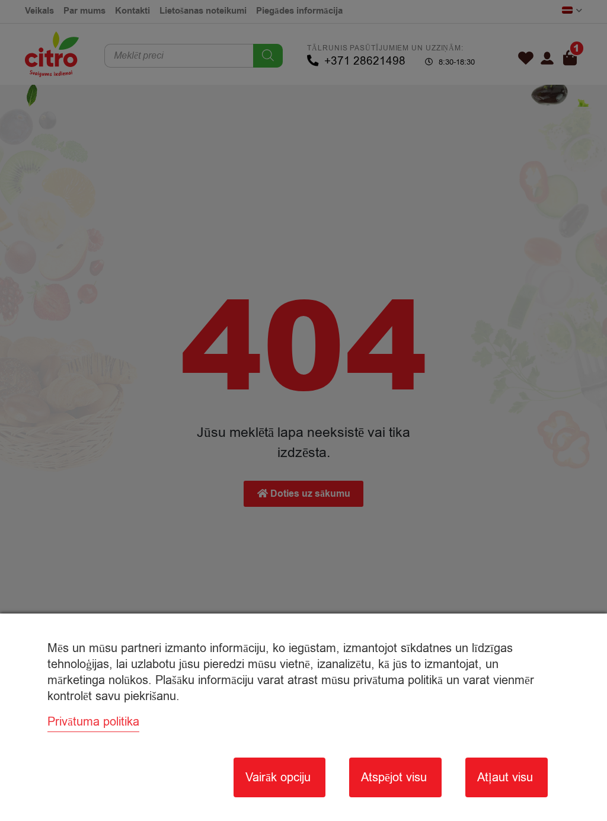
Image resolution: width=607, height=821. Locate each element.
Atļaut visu (505, 777)
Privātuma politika (93, 722)
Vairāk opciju (278, 777)
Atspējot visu (394, 777)
